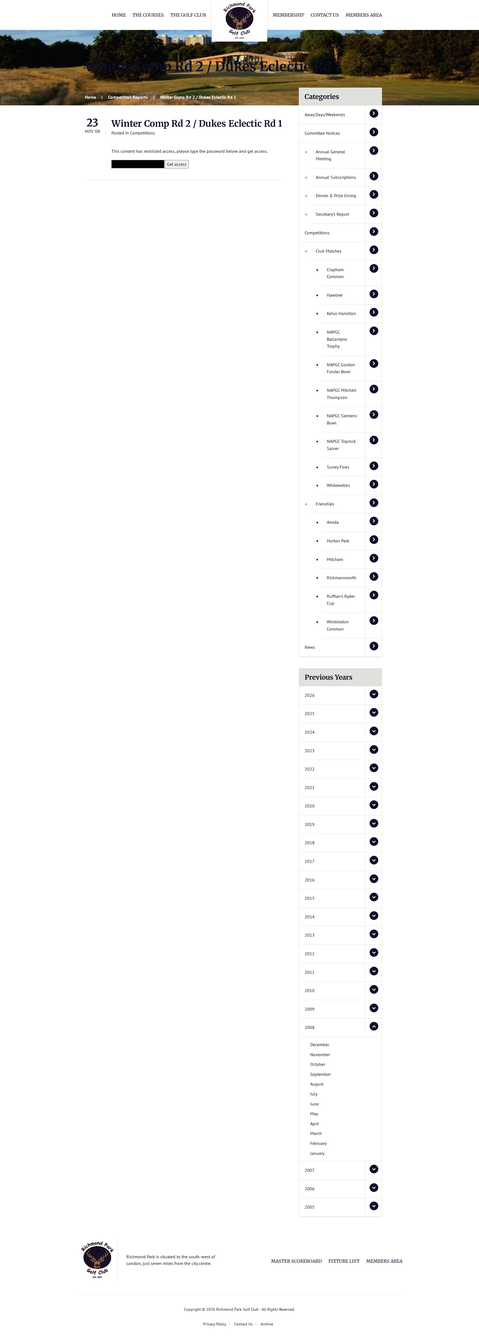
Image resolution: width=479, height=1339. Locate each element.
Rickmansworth (341, 577)
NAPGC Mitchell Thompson (341, 393)
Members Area (364, 15)
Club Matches (329, 251)
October (317, 1064)
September (320, 1074)
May (314, 1113)
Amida (333, 522)
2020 (310, 806)
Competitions (142, 133)
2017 (310, 861)
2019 (310, 824)
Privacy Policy (214, 1324)
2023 (310, 750)
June (314, 1104)
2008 (310, 1027)
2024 (310, 732)
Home (119, 15)
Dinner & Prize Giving (336, 195)
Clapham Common (335, 273)
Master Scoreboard (296, 1261)
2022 (310, 769)
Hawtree (335, 295)
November (320, 1054)
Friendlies (325, 504)
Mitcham (335, 559)
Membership (288, 15)
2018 (310, 842)
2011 (310, 972)
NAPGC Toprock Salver (341, 444)
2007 (310, 1170)
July (313, 1094)
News (310, 647)
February (318, 1143)
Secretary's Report (332, 214)
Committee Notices (322, 133)
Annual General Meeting (330, 155)
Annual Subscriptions (336, 177)
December (319, 1044)
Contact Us (325, 15)
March (316, 1133)
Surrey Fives (338, 467)
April (314, 1123)
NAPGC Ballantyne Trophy (337, 339)
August (316, 1084)
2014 (310, 916)
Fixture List (344, 1261)
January (317, 1153)
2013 (310, 935)
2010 (310, 990)
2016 (310, 880)
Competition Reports (128, 97)
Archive (267, 1324)
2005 (310, 1207)
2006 (310, 1188)
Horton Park (338, 540)
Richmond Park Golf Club (239, 21)
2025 (310, 713)
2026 (310, 695)
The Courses (148, 15)
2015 (310, 898)
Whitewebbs (338, 485)
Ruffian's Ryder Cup (341, 599)
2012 (310, 953)
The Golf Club (188, 15)
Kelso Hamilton (341, 313)
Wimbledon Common (338, 625)
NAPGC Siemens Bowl (342, 419)
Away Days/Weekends (325, 114)
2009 (310, 1009)
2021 (310, 787)
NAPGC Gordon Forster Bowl (341, 368)
